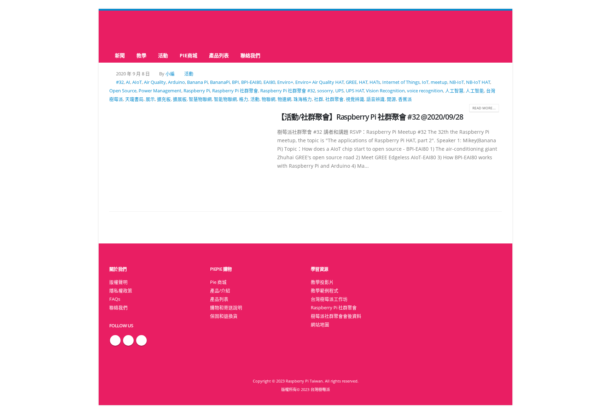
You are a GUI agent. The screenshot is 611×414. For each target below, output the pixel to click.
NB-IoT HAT (478, 82)
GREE (351, 82)
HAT (363, 82)
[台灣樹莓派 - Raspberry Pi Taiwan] (137, 29)
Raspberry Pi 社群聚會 (235, 91)
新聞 (120, 55)
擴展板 (180, 99)
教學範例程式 (324, 291)
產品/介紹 (220, 291)
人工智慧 (454, 91)
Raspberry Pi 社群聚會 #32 (287, 91)
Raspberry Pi (197, 91)
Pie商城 (188, 55)
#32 (120, 82)
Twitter (128, 340)
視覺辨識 (355, 99)
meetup (439, 82)
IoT (425, 82)
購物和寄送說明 (226, 308)
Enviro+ (285, 82)
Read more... (484, 107)
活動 (163, 55)
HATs (374, 82)
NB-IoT (456, 82)
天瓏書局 (134, 99)
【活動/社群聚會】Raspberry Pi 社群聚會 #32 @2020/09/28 (370, 117)
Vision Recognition (385, 91)
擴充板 (164, 99)
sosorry (325, 91)
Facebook (115, 340)
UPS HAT (355, 91)
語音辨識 (375, 99)
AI (128, 82)
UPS (339, 91)
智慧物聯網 (200, 99)
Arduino (176, 82)
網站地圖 (320, 325)
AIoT (137, 82)
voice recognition (425, 91)
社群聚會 (334, 99)
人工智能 (475, 91)
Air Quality (155, 82)
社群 (318, 99)
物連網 (284, 99)
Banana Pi (197, 82)
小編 (170, 74)
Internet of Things (401, 82)
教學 (141, 55)
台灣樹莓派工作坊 (329, 299)
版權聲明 (118, 282)
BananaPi (220, 82)
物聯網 (268, 99)
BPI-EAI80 (251, 82)
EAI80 (269, 82)
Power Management (160, 91)
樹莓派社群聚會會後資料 (336, 316)
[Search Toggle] (305, 29)
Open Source (122, 91)
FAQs (114, 299)
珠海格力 (302, 99)
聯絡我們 (250, 55)
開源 (391, 99)
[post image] (188, 153)
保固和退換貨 (224, 316)
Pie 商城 (218, 282)
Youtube (141, 340)
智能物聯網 (225, 99)
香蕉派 (405, 99)
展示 (150, 99)
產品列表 (219, 55)
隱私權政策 (120, 291)
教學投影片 (322, 282)
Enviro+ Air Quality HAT (319, 82)
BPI (235, 82)
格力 (243, 99)
